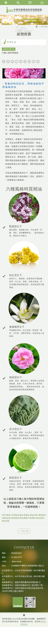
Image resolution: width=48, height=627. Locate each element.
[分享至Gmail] (38, 61)
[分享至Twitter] (8, 61)
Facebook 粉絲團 (18, 602)
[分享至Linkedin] (21, 61)
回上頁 (25, 531)
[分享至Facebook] (4, 61)
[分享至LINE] (16, 61)
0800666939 (16, 553)
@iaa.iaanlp (16, 561)
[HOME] (37, 27)
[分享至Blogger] (33, 61)
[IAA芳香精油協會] (24, 10)
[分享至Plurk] (12, 61)
